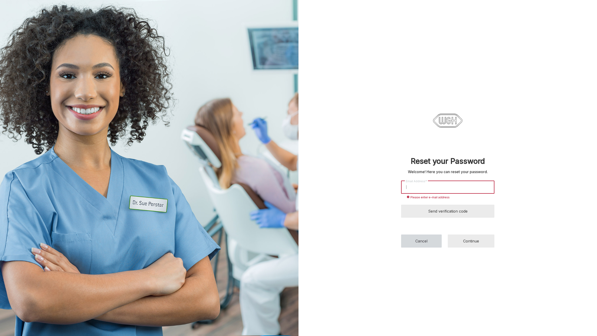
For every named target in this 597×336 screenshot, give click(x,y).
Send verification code (448, 211)
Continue (471, 241)
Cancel (421, 241)
